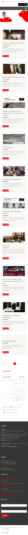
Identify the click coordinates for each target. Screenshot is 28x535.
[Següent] (19, 363)
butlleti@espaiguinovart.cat (7, 495)
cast (21, 1)
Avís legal (8, 529)
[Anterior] (2, 361)
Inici (2, 23)
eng (24, 1)
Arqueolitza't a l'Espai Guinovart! (12, 179)
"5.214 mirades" (7, 147)
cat (19, 1)
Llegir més (5, 55)
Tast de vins (6, 245)
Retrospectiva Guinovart (10, 341)
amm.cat (15, 527)
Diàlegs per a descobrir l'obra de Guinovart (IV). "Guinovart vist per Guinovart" (13, 113)
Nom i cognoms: (5, 503)
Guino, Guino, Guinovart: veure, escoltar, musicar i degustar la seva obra (13, 281)
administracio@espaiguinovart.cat (9, 487)
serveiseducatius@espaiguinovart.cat (10, 479)
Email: (3, 509)
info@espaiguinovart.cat (7, 465)
